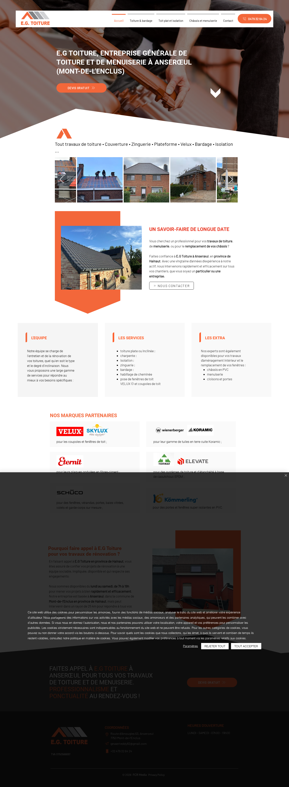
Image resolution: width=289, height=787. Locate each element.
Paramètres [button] (190, 646)
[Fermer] (285, 475)
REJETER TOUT (214, 646)
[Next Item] (231, 179)
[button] (101, 258)
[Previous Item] (61, 179)
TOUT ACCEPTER (246, 646)
